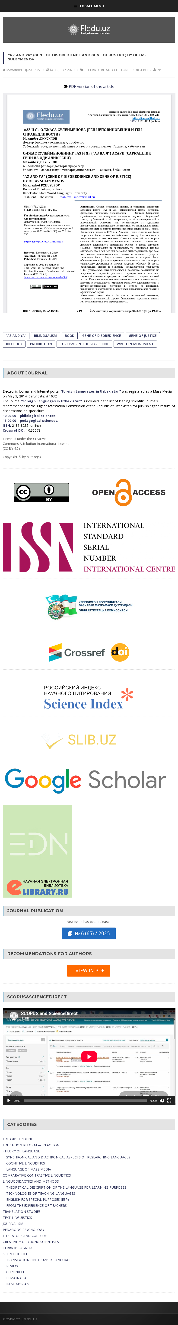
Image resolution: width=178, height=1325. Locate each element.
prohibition (41, 344)
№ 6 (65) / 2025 (91, 933)
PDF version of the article (91, 86)
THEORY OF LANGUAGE (21, 1151)
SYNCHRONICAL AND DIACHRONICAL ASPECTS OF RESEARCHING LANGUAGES (68, 1157)
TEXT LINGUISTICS (17, 1217)
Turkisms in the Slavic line (84, 344)
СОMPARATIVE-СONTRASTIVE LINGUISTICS (37, 1175)
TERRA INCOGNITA (18, 1248)
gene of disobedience (101, 335)
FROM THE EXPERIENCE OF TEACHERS (36, 1205)
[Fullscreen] (169, 1100)
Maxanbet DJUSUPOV (23, 70)
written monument (135, 344)
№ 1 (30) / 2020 (62, 70)
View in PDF (88, 970)
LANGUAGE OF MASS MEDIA (28, 1169)
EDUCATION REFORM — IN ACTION (31, 1145)
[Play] (8, 1100)
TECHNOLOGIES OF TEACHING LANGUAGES (40, 1193)
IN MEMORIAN (17, 1284)
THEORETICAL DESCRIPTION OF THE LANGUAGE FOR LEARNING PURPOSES (66, 1187)
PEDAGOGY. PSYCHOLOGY (23, 1229)
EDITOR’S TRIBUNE (18, 1139)
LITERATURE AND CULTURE (107, 70)
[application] (89, 1056)
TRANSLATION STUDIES (22, 1211)
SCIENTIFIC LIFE (15, 1254)
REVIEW (12, 1266)
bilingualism (45, 335)
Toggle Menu (91, 6)
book (69, 335)
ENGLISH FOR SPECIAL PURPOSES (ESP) (37, 1199)
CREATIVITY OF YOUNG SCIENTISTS (31, 1242)
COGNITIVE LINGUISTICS (25, 1163)
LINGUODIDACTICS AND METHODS (31, 1181)
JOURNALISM (13, 1223)
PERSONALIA (16, 1278)
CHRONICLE (15, 1272)
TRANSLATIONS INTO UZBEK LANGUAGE (38, 1260)
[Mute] (161, 1100)
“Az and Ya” (16, 335)
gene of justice (143, 335)
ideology (14, 344)
